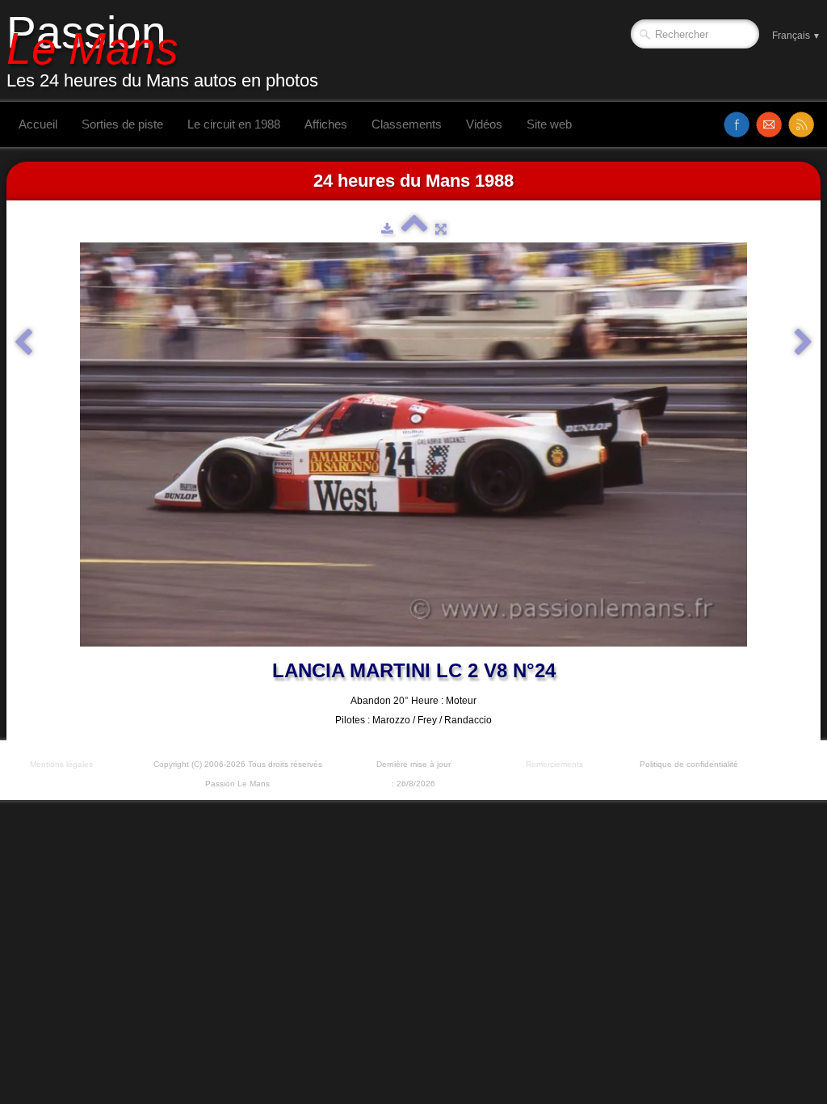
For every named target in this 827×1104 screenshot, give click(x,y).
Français (796, 35)
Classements (407, 124)
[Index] (414, 228)
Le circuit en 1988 (233, 124)
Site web (549, 124)
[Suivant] (803, 342)
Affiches (325, 124)
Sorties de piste (122, 124)
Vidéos (484, 124)
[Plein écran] (441, 228)
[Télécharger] (387, 228)
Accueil (38, 124)
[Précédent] (23, 342)
